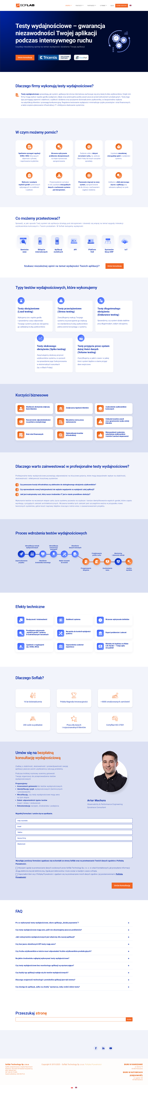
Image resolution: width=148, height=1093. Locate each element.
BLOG (112, 5)
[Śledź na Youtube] (110, 1048)
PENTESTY (79, 5)
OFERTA (67, 5)
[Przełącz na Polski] (72, 1087)
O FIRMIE (102, 5)
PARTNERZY (91, 5)
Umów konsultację (25, 57)
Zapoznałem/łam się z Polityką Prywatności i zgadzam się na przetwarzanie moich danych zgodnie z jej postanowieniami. (69, 875)
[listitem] (34, 408)
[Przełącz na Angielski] (130, 5)
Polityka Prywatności (93, 1064)
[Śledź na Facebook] (96, 1048)
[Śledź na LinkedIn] (103, 1048)
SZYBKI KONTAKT (121, 5)
